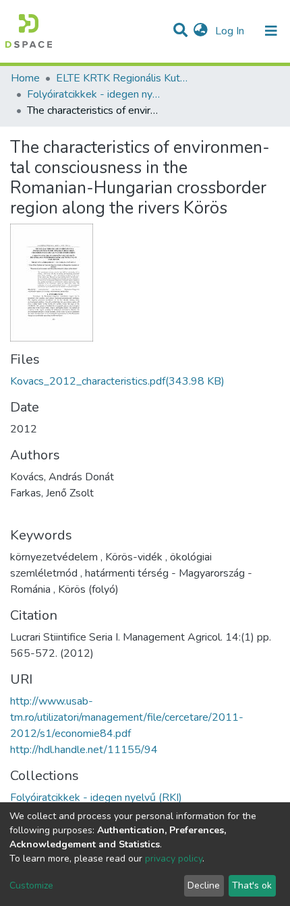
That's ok (252, 885)
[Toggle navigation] (271, 31)
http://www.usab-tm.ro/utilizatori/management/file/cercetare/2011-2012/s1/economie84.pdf (126, 717)
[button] (200, 31)
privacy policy (173, 858)
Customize (31, 885)
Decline (203, 885)
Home (25, 78)
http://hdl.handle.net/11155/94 (84, 749)
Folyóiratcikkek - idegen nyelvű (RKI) (94, 94)
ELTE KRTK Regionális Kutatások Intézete (123, 78)
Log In (231, 31)
